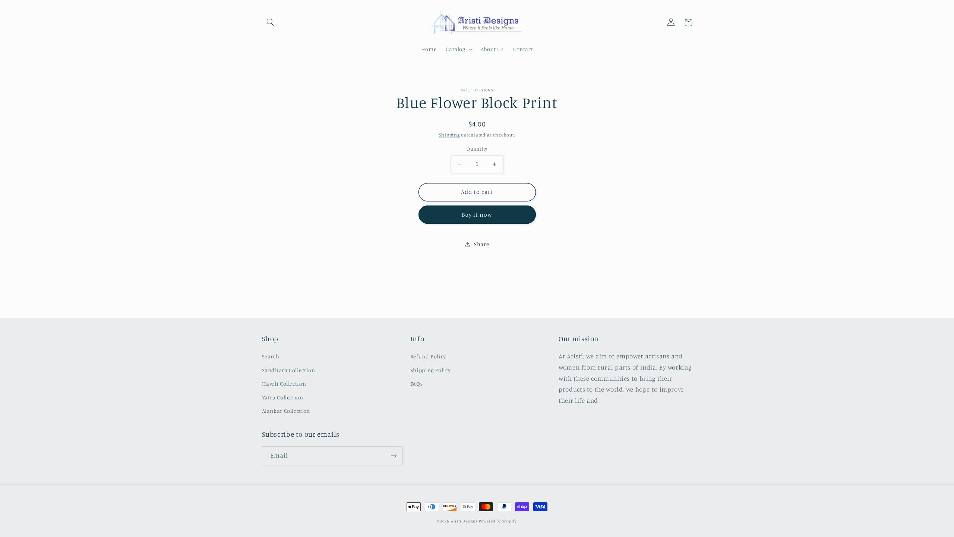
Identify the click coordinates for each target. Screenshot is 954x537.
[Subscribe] (393, 455)
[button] (270, 22)
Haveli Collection (284, 383)
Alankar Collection (286, 411)
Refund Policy (428, 356)
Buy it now (477, 214)
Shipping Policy (430, 370)
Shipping (449, 135)
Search (270, 356)
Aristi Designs (464, 521)
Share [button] (481, 244)
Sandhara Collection (288, 370)
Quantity (477, 149)
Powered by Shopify (498, 521)
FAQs (416, 383)
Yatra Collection (282, 397)
